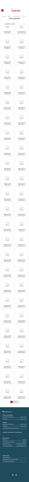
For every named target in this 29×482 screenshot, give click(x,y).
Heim (4, 16)
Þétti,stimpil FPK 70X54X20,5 (21, 367)
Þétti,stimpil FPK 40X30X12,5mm (21, 260)
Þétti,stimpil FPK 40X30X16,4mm (7, 275)
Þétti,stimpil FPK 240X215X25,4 (7, 215)
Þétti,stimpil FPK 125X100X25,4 (21, 78)
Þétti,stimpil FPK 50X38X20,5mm (7, 306)
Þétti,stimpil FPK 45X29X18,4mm (21, 275)
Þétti (23, 16)
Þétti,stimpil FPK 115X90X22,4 (21, 62)
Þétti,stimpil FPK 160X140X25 (21, 139)
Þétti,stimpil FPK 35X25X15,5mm (21, 245)
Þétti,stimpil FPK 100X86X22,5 (7, 47)
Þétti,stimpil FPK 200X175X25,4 (21, 184)
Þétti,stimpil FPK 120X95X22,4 (7, 78)
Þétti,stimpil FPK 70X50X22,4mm (7, 367)
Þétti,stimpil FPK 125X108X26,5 (7, 93)
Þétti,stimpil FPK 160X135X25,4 (7, 139)
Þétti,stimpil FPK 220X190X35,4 (7, 199)
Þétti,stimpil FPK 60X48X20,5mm (7, 336)
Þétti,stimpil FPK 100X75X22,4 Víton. (21, 32)
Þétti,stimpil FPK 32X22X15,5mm (7, 245)
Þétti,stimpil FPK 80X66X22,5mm (21, 397)
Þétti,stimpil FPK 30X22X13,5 (21, 230)
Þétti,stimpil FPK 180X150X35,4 (21, 154)
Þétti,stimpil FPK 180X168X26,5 (7, 169)
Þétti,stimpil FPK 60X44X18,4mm (21, 321)
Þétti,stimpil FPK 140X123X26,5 (21, 108)
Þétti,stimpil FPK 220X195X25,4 (21, 199)
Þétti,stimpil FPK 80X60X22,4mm (7, 397)
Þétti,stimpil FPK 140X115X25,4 (7, 108)
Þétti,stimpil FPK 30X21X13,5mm (7, 230)
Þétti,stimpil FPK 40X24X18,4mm (7, 260)
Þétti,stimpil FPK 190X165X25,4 (21, 169)
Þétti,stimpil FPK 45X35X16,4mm (7, 291)
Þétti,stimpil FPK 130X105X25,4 (21, 93)
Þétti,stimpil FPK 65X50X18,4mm (21, 352)
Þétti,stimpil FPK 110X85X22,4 (21, 47)
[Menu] (2, 10)
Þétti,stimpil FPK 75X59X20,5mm (21, 382)
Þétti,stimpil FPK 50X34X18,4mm (21, 291)
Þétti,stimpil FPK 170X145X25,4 (7, 154)
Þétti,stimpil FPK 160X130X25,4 (21, 123)
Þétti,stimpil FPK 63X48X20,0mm (7, 352)
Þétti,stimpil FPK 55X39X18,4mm (7, 321)
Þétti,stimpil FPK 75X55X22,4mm (7, 382)
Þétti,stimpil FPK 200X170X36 (7, 184)
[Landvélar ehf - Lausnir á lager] (16, 10)
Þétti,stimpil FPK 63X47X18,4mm (21, 336)
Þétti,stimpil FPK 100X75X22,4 (7, 32)
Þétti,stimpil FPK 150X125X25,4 (7, 123)
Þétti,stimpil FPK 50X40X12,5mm (21, 306)
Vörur (9, 16)
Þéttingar (17, 16)
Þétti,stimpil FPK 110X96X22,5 (7, 62)
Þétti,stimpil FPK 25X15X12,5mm (21, 215)
